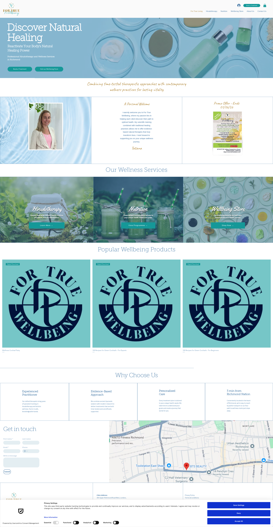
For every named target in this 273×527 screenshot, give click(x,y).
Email (6, 447)
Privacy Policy (190, 495)
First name (8, 439)
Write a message (10, 456)
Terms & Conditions (192, 498)
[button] (264, 5)
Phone (25, 447)
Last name (26, 439)
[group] (136, 310)
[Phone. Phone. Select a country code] (26, 451)
